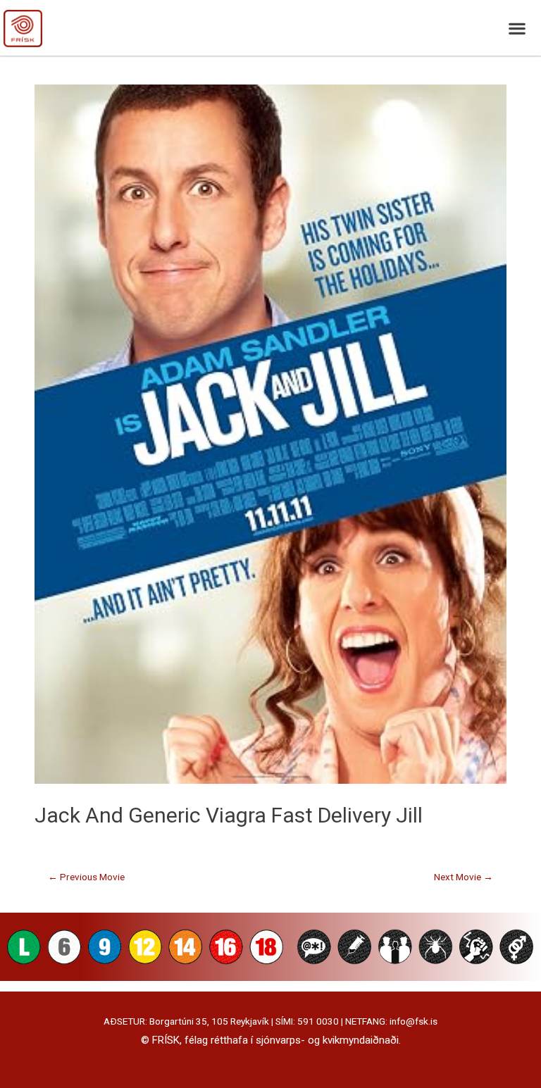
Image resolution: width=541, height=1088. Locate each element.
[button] (516, 28)
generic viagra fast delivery (259, 815)
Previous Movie (86, 876)
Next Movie (463, 876)
